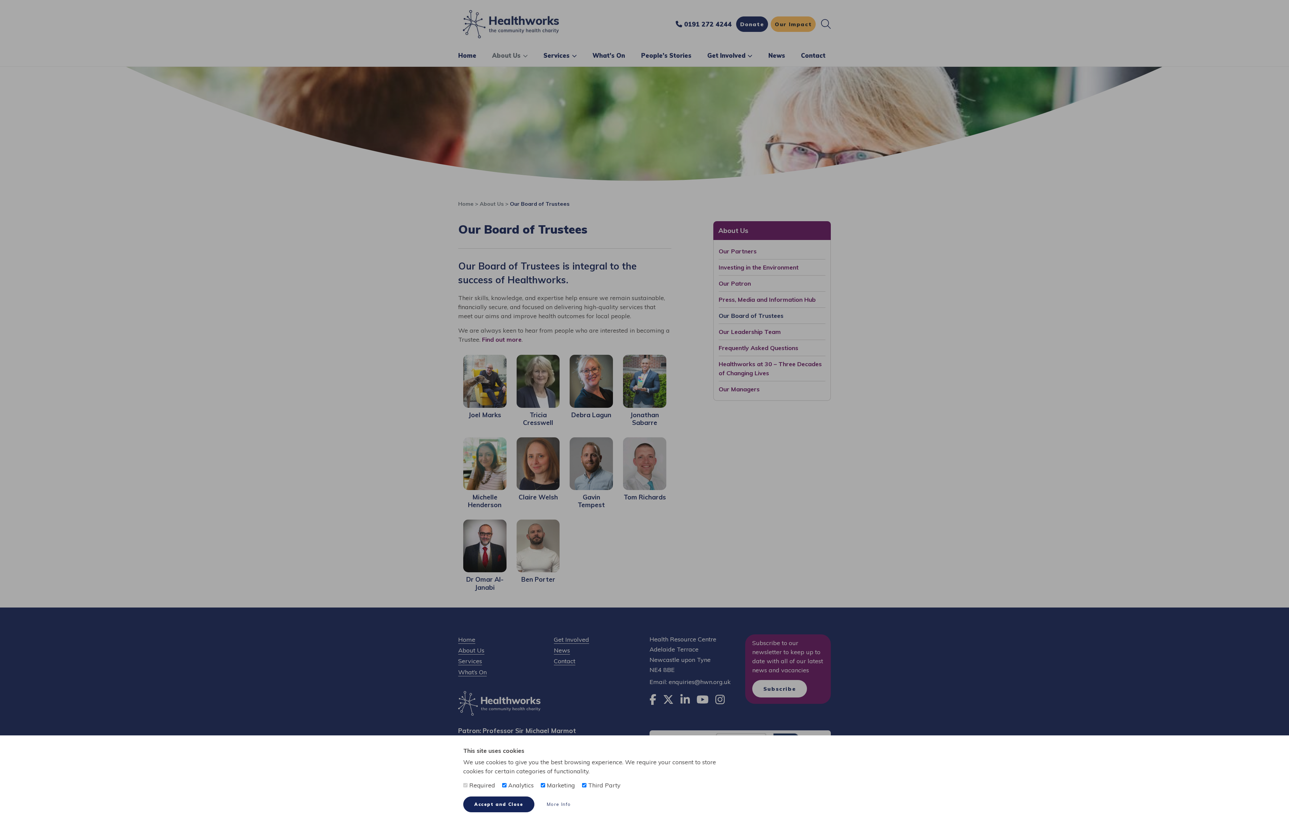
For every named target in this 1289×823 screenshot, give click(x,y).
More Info (559, 804)
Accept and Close (498, 804)
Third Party (603, 785)
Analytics (520, 785)
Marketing (560, 785)
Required (481, 785)
